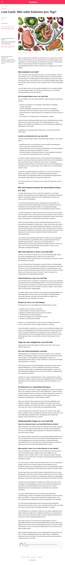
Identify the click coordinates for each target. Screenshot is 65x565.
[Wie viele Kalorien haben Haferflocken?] (8, 50)
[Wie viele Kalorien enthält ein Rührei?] (8, 32)
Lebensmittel (4, 8)
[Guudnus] (35, 2)
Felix (25, 543)
